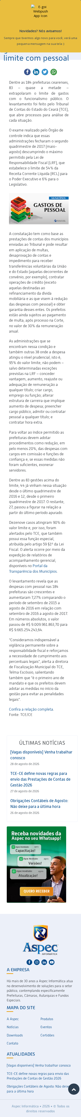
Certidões (47, 1035)
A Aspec (13, 1019)
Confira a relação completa (31, 709)
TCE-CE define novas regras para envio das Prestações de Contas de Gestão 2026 (40, 779)
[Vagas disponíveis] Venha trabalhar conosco (39, 1065)
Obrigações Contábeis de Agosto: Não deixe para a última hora (38, 1088)
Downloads (15, 1035)
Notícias (12, 1027)
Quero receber (37, 891)
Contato (12, 1043)
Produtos (46, 1019)
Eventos (46, 1027)
